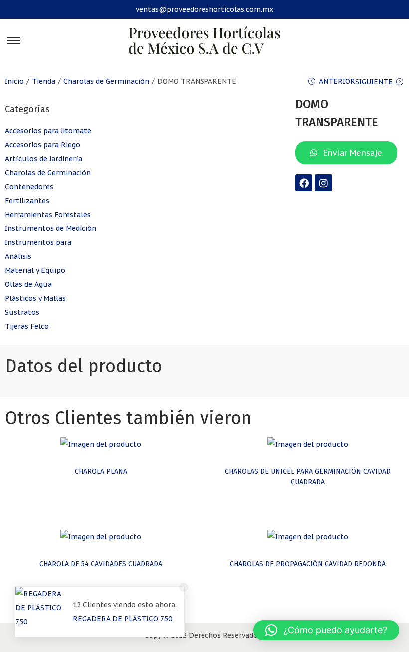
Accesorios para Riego (42, 144)
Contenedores (29, 186)
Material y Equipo (35, 270)
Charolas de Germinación (106, 81)
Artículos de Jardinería (43, 158)
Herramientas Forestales (48, 214)
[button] (326, 630)
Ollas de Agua (28, 284)
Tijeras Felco (27, 326)
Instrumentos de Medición (50, 228)
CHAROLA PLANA (101, 471)
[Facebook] (303, 182)
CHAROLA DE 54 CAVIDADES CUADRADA (100, 564)
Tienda (43, 81)
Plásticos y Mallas (35, 298)
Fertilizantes (27, 200)
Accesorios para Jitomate (48, 130)
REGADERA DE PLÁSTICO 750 (122, 618)
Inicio (14, 81)
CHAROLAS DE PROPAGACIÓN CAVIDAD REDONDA (308, 564)
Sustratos (22, 312)
